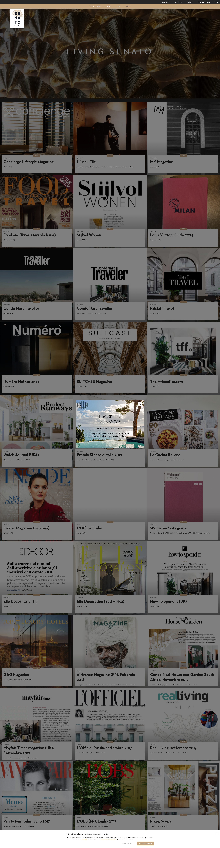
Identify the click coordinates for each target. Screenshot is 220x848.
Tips (118, 6)
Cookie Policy (112, 839)
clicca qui (84, 839)
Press (128, 6)
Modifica (178, 2)
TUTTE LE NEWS (95, 6)
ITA (217, 2)
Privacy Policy (104, 839)
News (109, 6)
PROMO (190, 2)
